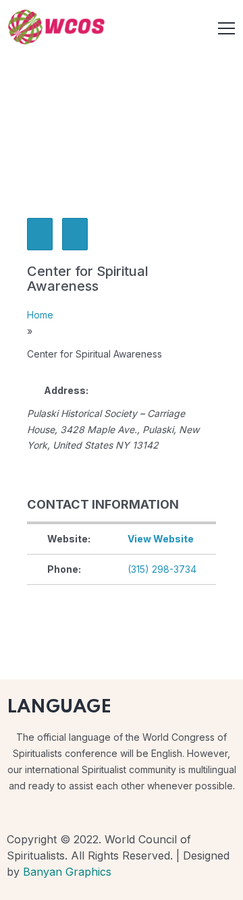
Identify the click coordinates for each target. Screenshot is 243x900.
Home (40, 314)
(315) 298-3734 (162, 569)
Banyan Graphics (67, 871)
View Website (161, 538)
